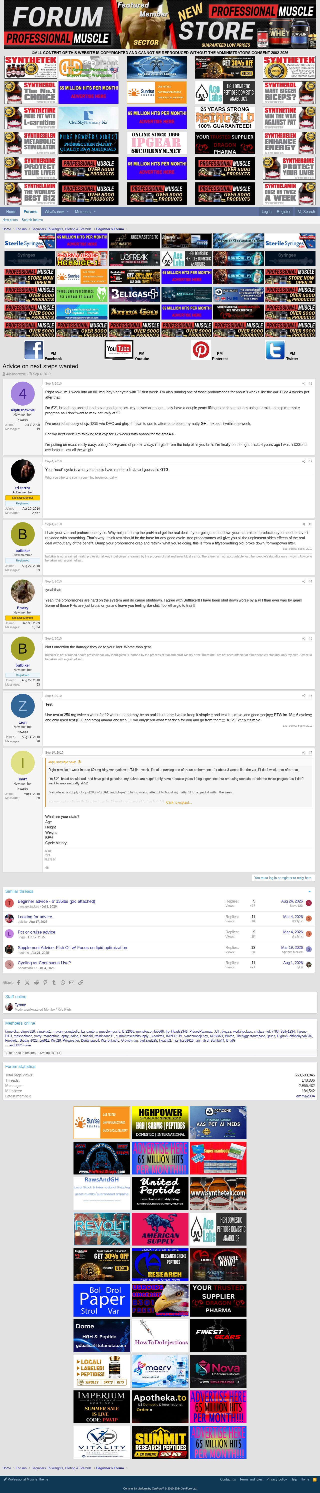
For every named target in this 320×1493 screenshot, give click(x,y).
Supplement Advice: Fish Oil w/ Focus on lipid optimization (72, 947)
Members (83, 211)
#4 (310, 581)
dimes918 (28, 1031)
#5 (310, 638)
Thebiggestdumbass (251, 1036)
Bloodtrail (157, 1036)
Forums (30, 211)
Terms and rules (251, 1479)
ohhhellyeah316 (301, 1036)
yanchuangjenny (196, 1036)
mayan (57, 1031)
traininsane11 (104, 1036)
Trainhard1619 (183, 1040)
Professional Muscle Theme (27, 1479)
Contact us (228, 1479)
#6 (310, 696)
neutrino (23, 953)
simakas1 (44, 1031)
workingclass (242, 1031)
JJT (217, 1031)
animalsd (202, 1040)
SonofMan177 (27, 968)
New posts (10, 220)
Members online (20, 1023)
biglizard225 (148, 1040)
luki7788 (272, 1031)
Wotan (229, 1036)
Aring (74, 1036)
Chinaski (86, 1036)
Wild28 (56, 1040)
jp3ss (271, 1036)
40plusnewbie (16, 374)
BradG (231, 1040)
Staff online (15, 996)
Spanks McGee (292, 952)
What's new (54, 211)
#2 (310, 461)
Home (11, 211)
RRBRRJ (216, 1036)
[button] (67, 211)
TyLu (299, 967)
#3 (310, 524)
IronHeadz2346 (177, 1031)
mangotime (52, 1036)
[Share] (304, 384)
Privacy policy (276, 1479)
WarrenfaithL (110, 1040)
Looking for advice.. (36, 917)
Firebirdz (11, 1040)
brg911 (44, 1040)
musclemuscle (109, 1031)
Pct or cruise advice (36, 932)
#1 (310, 383)
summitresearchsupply (132, 1036)
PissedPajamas (201, 1031)
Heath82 (165, 1040)
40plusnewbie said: (62, 762)
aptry (65, 1036)
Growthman (129, 1040)
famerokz (12, 1031)
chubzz (259, 1031)
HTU (8, 1036)
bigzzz (226, 1031)
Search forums (32, 220)
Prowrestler (71, 1040)
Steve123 (296, 906)
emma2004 (305, 1096)
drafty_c (297, 921)
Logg (21, 937)
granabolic (71, 1031)
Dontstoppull (90, 1040)
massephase (23, 1036)
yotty (38, 1036)
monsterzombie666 (150, 1031)
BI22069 (128, 1031)
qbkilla (22, 922)
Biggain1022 (29, 1040)
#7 (310, 752)
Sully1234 (287, 1031)
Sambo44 (217, 1040)
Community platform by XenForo (160, 1488)
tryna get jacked (28, 906)
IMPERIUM (174, 1036)
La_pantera (89, 1031)
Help (293, 1479)
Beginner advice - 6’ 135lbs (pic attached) (56, 901)
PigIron (282, 1036)
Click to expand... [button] (179, 802)
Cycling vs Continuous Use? (44, 963)
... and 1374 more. (18, 1045)
